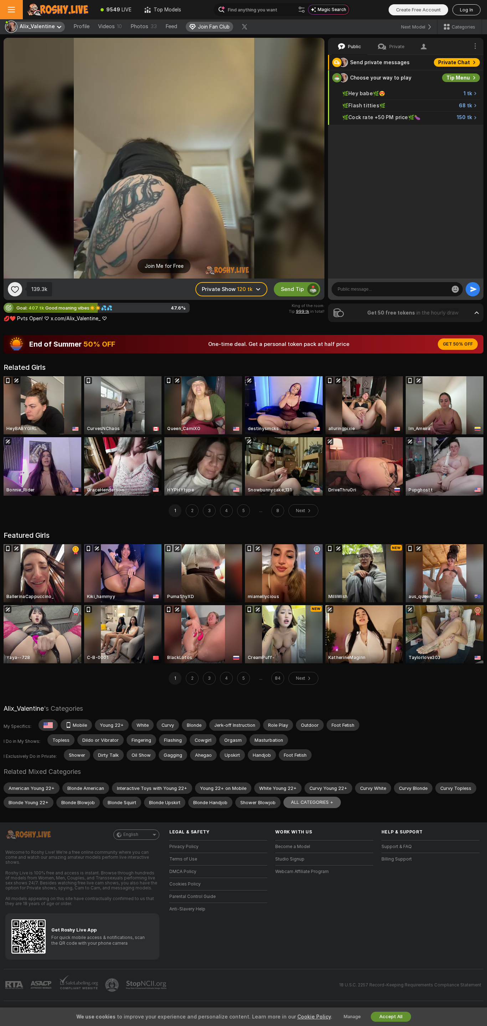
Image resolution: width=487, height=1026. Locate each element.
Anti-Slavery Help (187, 909)
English (130, 834)
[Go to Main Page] (58, 9)
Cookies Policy (185, 884)
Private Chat (454, 62)
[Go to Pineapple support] (112, 985)
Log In (466, 9)
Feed (171, 26)
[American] (48, 725)
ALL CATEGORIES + (312, 802)
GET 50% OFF (458, 344)
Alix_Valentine (24, 708)
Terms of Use (183, 859)
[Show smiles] (455, 289)
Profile (81, 26)
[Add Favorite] (15, 289)
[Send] (473, 289)
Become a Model (292, 846)
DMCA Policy (182, 871)
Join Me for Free (164, 266)
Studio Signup (289, 859)
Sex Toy (460, 133)
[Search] (302, 10)
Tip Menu (458, 78)
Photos (143, 26)
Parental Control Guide (192, 896)
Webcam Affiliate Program (302, 871)
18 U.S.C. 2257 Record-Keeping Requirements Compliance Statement (410, 984)
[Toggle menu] (11, 9)
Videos (110, 26)
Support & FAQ (396, 846)
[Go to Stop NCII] (147, 985)
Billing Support (396, 859)
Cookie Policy (314, 1017)
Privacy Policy (184, 846)
